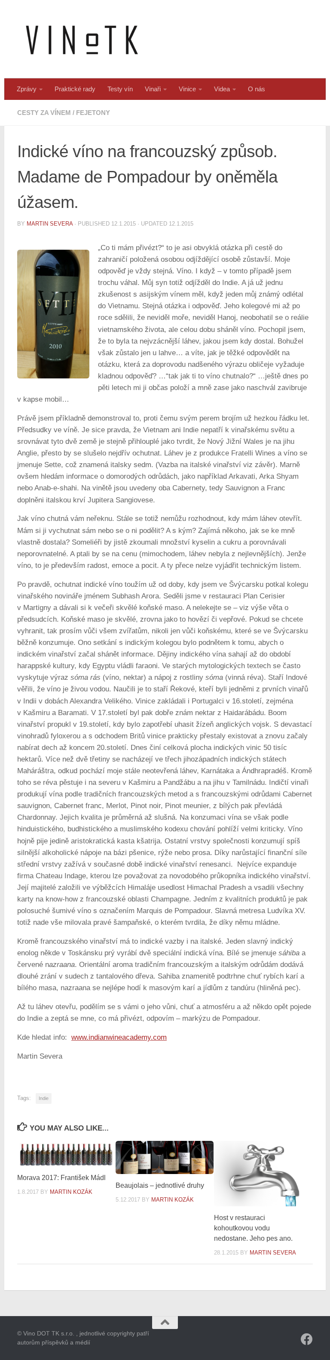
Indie (44, 1098)
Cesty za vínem (44, 112)
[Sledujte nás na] (307, 1339)
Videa (222, 89)
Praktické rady (75, 89)
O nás (256, 89)
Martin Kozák (71, 1192)
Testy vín (120, 89)
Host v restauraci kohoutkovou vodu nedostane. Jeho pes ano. (253, 1228)
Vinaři (153, 89)
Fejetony (93, 112)
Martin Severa (50, 223)
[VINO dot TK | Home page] (81, 39)
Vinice (187, 89)
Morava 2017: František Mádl (61, 1177)
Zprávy (27, 89)
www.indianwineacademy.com (119, 1037)
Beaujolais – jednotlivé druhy (160, 1185)
